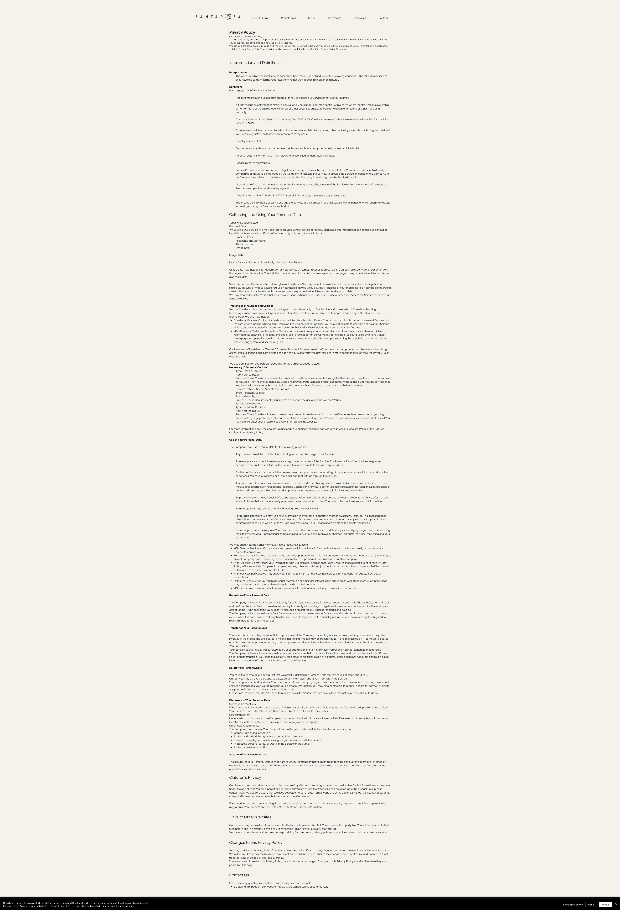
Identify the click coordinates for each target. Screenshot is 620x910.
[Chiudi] (616, 904)
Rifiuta (591, 904)
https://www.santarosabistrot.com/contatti (302, 886)
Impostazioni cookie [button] (573, 904)
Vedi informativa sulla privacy (117, 906)
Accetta (606, 904)
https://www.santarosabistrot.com (325, 195)
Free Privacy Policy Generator (330, 49)
